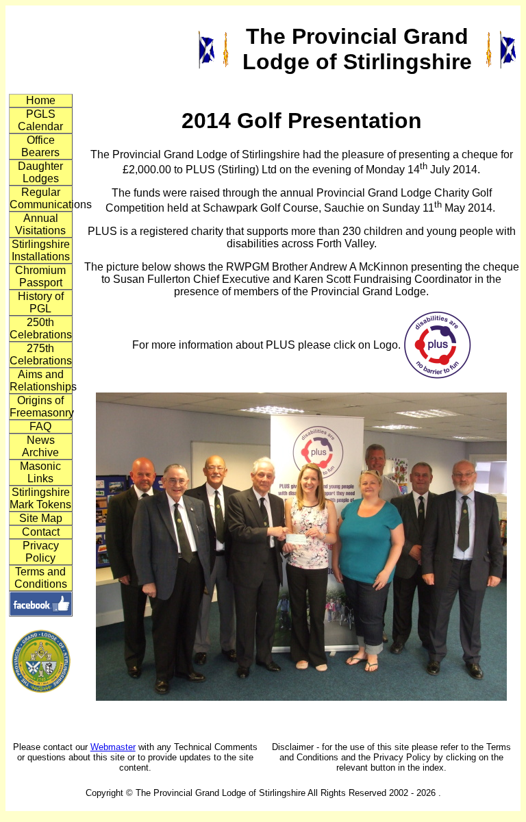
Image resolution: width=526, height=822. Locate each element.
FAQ (40, 426)
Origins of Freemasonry (41, 407)
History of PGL (41, 302)
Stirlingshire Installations (41, 250)
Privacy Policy (41, 552)
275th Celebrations (41, 354)
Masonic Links (40, 472)
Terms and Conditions (40, 578)
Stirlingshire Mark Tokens (40, 498)
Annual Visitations (40, 224)
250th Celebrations (41, 328)
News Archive (40, 446)
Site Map (40, 518)
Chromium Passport (40, 276)
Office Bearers (40, 146)
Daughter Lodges (40, 172)
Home (40, 100)
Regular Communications (41, 198)
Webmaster (113, 747)
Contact (41, 532)
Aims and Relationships (41, 381)
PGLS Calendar (40, 120)
